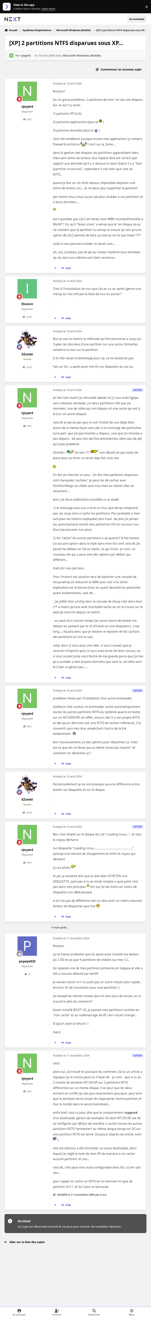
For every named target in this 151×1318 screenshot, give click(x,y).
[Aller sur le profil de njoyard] (11, 55)
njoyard (26, 55)
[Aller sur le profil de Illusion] (27, 288)
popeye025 (27, 961)
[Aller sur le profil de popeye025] (27, 946)
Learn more (7, 7)
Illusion (27, 304)
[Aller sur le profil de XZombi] (27, 339)
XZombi (27, 354)
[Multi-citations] (55, 268)
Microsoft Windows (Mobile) (82, 55)
